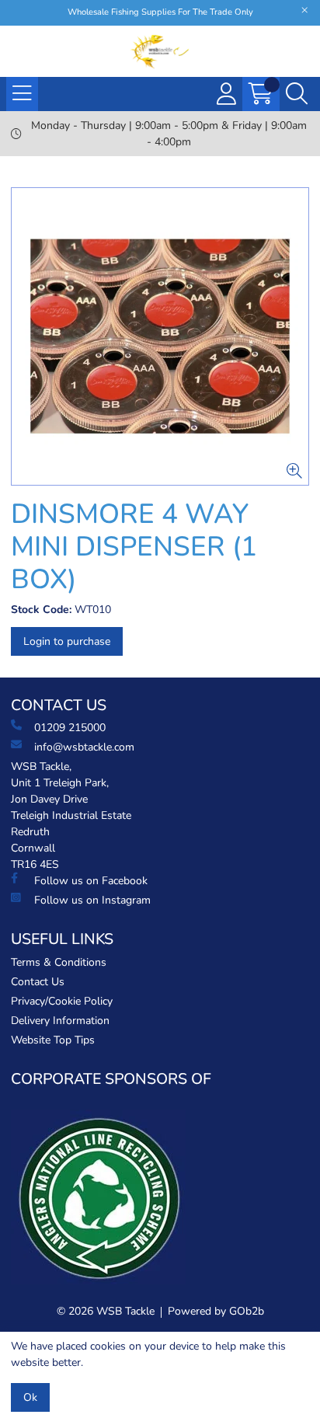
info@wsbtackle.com (84, 747)
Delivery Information (60, 1020)
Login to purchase (66, 641)
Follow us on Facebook (91, 880)
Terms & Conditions (58, 962)
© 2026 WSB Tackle (106, 1311)
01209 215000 (70, 727)
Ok (30, 1397)
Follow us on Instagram (92, 900)
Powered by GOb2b (216, 1311)
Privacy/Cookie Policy (62, 1001)
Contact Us (37, 981)
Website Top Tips (53, 1040)
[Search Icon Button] (297, 94)
